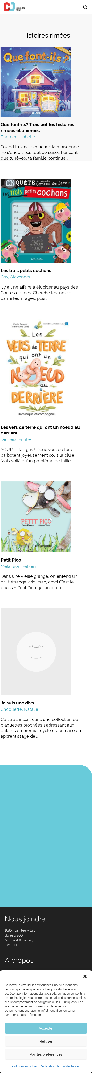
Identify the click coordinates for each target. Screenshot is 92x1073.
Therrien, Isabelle (18, 136)
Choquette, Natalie (19, 709)
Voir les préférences (46, 1054)
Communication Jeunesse (14, 6)
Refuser (46, 1041)
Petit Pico (11, 559)
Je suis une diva (17, 702)
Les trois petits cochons (26, 270)
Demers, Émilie (16, 439)
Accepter (46, 1028)
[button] (85, 976)
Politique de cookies (24, 1066)
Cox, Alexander (15, 276)
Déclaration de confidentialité (59, 1066)
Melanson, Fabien (18, 566)
